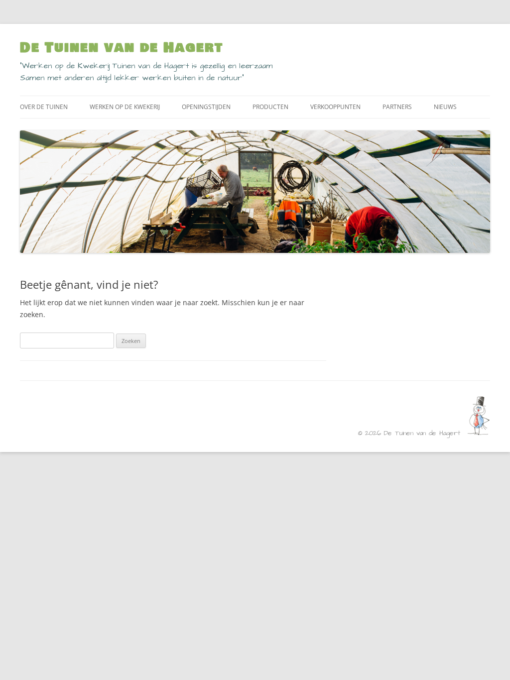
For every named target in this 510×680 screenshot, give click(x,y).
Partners (397, 107)
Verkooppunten (335, 107)
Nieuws (445, 107)
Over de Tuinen (44, 107)
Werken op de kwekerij (125, 107)
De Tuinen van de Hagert (121, 48)
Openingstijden (206, 107)
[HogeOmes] (478, 433)
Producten (270, 107)
